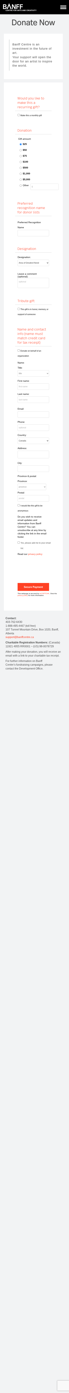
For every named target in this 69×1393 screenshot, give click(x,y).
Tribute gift (25, 301)
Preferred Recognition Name (29, 225)
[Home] (20, 7)
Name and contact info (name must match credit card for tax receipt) (31, 336)
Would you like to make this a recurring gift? (30, 102)
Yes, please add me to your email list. (36, 545)
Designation (26, 248)
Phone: (21, 422)
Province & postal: (27, 476)
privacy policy (35, 554)
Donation (24, 130)
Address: (22, 448)
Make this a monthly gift (31, 115)
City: (20, 463)
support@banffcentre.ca (20, 637)
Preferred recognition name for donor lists (31, 207)
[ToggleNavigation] (63, 7)
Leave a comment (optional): (27, 275)
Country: (22, 435)
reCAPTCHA (44, 593)
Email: (21, 408)
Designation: (24, 257)
